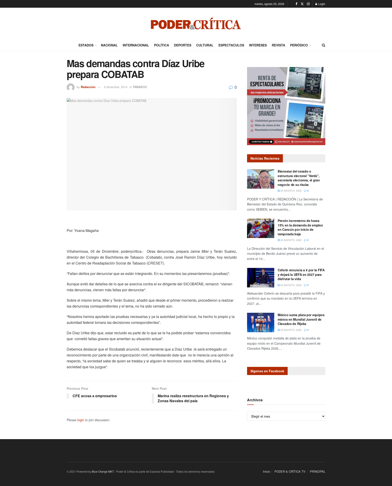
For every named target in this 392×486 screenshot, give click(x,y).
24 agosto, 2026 (290, 190)
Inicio (266, 471)
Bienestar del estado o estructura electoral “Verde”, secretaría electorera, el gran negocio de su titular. (299, 178)
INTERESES (258, 45)
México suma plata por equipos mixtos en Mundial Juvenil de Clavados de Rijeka (301, 319)
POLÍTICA (161, 45)
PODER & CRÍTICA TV (289, 471)
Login (321, 4)
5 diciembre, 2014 (115, 87)
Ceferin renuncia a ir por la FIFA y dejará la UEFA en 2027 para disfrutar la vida (301, 274)
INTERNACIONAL (136, 45)
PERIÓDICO (299, 45)
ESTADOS (85, 45)
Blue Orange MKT (103, 471)
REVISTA (278, 45)
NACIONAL (109, 45)
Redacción (88, 87)
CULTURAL (204, 45)
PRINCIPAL (317, 471)
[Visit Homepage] (196, 23)
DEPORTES (182, 45)
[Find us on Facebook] (296, 4)
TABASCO (140, 87)
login (80, 420)
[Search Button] (323, 45)
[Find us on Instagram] (308, 4)
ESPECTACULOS (231, 45)
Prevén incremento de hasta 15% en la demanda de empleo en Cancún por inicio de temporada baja (300, 227)
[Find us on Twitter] (302, 4)
